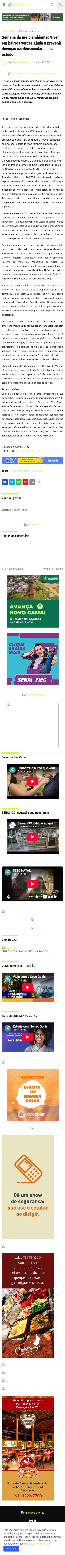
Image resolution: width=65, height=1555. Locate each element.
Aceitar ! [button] (11, 1548)
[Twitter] (12, 482)
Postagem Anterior (13, 568)
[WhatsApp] (18, 482)
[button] (4, 5)
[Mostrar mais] (39, 482)
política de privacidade (38, 1543)
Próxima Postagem (51, 568)
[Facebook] (5, 482)
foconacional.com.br (28, 451)
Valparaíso (37, 471)
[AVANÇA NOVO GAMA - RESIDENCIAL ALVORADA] (33, 602)
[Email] (32, 482)
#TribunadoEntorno (29, 31)
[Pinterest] (25, 482)
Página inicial (9, 31)
